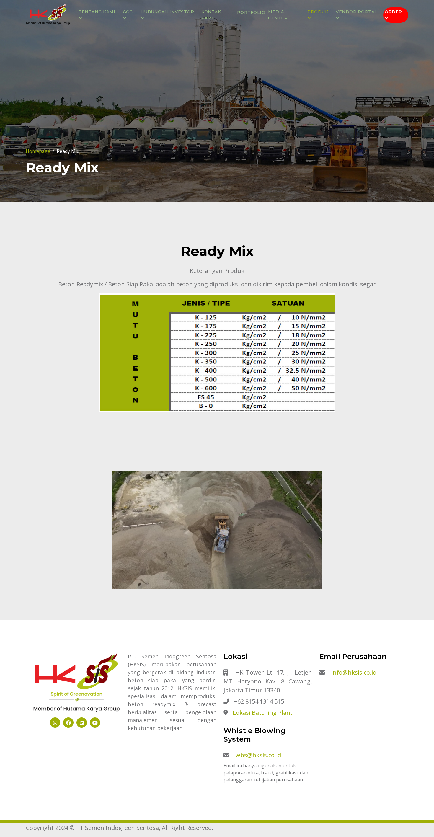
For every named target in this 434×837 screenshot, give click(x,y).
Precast (322, 47)
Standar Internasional (114, 75)
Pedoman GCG (144, 56)
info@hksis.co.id (353, 672)
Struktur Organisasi (110, 56)
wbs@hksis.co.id (258, 755)
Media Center (278, 15)
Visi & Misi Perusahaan (111, 47)
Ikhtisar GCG (143, 47)
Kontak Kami (211, 15)
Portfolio (251, 12)
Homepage (38, 151)
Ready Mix (324, 37)
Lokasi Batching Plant (263, 713)
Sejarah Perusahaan (109, 65)
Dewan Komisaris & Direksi (117, 37)
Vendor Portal (360, 37)
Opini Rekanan (358, 47)
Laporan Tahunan (168, 37)
